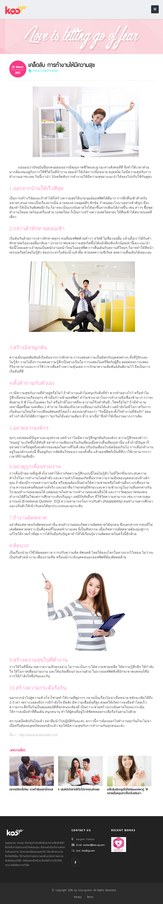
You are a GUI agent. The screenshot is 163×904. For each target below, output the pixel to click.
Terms (90, 896)
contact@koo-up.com (94, 845)
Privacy (78, 896)
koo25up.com (88, 851)
